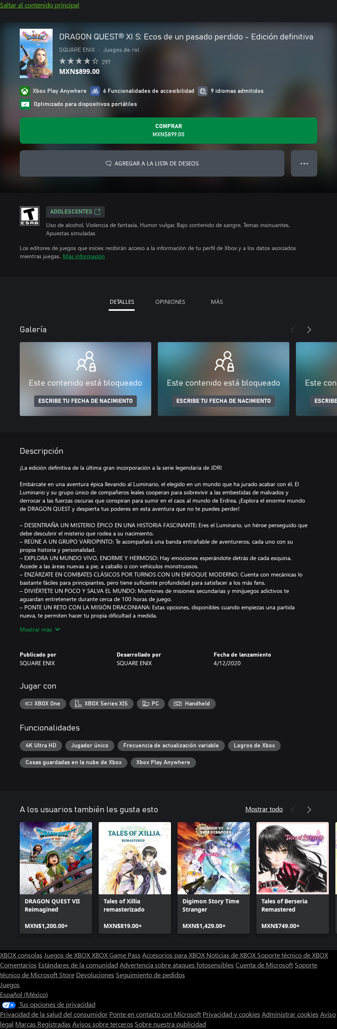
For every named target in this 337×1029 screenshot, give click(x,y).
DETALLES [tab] (122, 301)
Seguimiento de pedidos (150, 974)
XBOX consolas (21, 955)
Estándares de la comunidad (78, 964)
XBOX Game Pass (116, 955)
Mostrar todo (264, 808)
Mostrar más (36, 629)
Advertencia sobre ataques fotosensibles (177, 964)
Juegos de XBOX (68, 955)
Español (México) (24, 994)
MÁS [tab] (217, 301)
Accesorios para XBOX (174, 955)
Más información (84, 256)
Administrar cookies (290, 1014)
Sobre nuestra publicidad (170, 1024)
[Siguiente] (309, 329)
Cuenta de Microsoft (264, 964)
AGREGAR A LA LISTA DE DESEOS (157, 163)
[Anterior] (292, 329)
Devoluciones (95, 974)
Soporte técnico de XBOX (292, 955)
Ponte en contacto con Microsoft (155, 1014)
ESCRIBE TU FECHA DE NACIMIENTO (85, 401)
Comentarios (18, 964)
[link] (56, 878)
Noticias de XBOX (231, 955)
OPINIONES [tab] (170, 301)
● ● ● (304, 163)
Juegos (10, 984)
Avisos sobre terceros (102, 1024)
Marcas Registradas (43, 1024)
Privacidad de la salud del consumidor (54, 1014)
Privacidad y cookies (231, 1014)
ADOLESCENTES (71, 212)
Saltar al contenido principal (39, 4)
